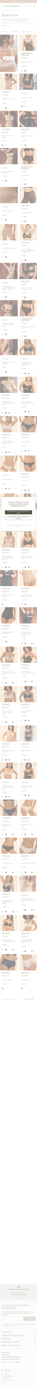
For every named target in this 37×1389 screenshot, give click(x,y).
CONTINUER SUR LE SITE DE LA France (18, 518)
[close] (32, 499)
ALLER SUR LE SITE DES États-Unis (18, 512)
